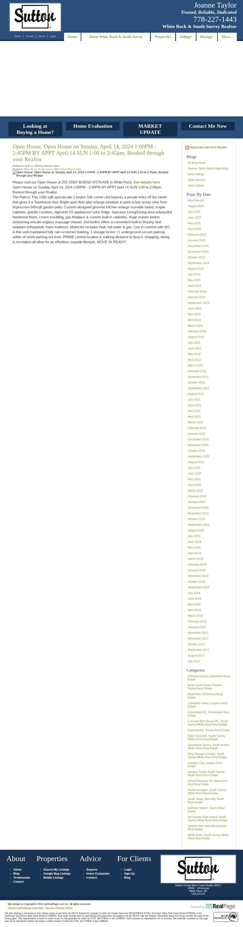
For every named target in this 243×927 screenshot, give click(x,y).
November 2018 (198, 576)
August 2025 (196, 206)
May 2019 (194, 547)
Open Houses (197, 180)
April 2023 (194, 320)
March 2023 (195, 325)
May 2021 (194, 411)
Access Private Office (59, 908)
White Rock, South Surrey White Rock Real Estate (208, 836)
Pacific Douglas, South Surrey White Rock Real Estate (207, 791)
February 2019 (197, 564)
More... (227, 37)
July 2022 (194, 342)
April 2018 (194, 610)
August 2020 (196, 462)
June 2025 (194, 217)
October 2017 (196, 644)
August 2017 (196, 655)
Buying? (206, 37)
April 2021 (194, 416)
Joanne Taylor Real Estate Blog (208, 168)
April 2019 (194, 553)
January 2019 (197, 570)
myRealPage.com (213, 907)
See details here (147, 182)
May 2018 (194, 604)
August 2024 (196, 268)
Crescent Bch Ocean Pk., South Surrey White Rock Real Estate (208, 723)
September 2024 (198, 263)
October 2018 (196, 581)
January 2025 (197, 240)
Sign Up (129, 873)
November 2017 (198, 638)
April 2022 (194, 359)
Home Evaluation (97, 873)
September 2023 (198, 303)
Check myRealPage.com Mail (25, 908)
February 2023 (197, 331)
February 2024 (197, 291)
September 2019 (198, 524)
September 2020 (198, 456)
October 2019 (196, 519)
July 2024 (194, 274)
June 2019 (194, 541)
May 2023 (194, 314)
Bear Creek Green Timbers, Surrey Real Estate (205, 687)
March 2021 (195, 422)
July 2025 (194, 212)
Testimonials (21, 877)
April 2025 (194, 229)
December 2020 (198, 439)
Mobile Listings (53, 877)
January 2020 (197, 502)
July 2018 (194, 593)
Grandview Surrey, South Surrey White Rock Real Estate (208, 746)
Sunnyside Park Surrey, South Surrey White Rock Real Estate (207, 818)
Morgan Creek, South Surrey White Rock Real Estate (206, 773)
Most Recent (196, 200)
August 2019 (196, 530)
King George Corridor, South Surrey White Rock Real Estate (207, 755)
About (41, 36)
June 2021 (194, 405)
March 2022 (195, 365)
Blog (16, 873)
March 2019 (195, 559)
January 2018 (197, 627)
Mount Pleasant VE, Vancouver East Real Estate (208, 782)
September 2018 (198, 587)
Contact (29, 36)
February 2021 (197, 428)
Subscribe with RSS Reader (208, 147)
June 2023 (194, 308)
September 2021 (198, 388)
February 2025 (197, 234)
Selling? (186, 37)
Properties (163, 37)
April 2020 (194, 485)
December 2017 (198, 633)
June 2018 (194, 598)
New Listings (196, 174)
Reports (91, 869)
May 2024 (194, 280)
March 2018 (195, 615)
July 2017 (194, 661)
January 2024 (197, 297)
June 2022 (194, 348)
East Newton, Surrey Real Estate (209, 730)
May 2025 (194, 223)
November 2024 (198, 251)
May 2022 (194, 354)
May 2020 (194, 479)
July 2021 (194, 399)
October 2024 (196, 257)
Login (53, 36)
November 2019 (198, 513)
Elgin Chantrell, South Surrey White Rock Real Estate (206, 737)
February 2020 (197, 496)
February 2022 (197, 371)
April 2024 (194, 286)
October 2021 (196, 382)
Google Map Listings (57, 873)
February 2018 (197, 621)
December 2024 (198, 246)
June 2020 (194, 473)
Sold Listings (196, 185)
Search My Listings (56, 869)
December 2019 (198, 507)
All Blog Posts (197, 162)
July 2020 (194, 468)
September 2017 (198, 650)
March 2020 (195, 490)
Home (17, 36)
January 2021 (197, 433)
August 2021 (196, 394)
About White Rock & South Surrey (116, 37)
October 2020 (196, 450)
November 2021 (198, 377)
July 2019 (194, 536)
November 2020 (198, 445)
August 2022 (196, 337)
